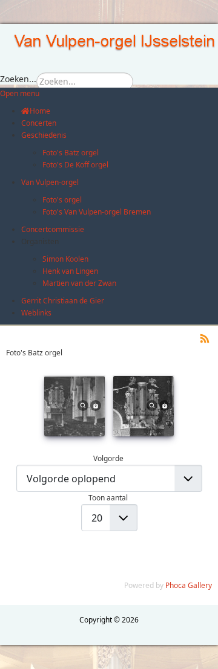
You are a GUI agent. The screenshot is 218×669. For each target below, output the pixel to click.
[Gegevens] (83, 404)
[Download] (95, 404)
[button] (40, 241)
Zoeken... (18, 79)
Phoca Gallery (188, 585)
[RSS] (204, 337)
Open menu (19, 93)
